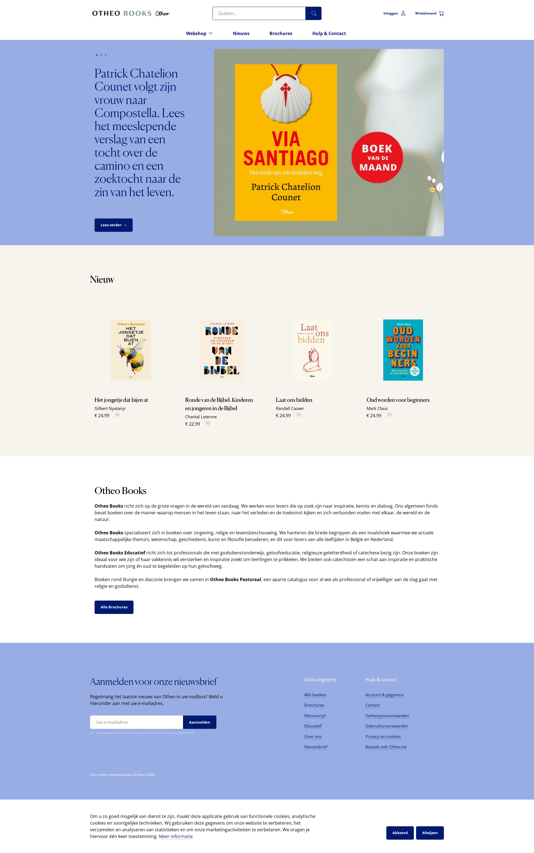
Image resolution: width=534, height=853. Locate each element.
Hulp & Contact (329, 33)
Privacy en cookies (383, 736)
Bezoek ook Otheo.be (386, 746)
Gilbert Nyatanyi (110, 408)
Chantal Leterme (201, 416)
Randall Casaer (290, 408)
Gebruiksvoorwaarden (386, 726)
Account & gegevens (384, 694)
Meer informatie (176, 836)
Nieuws (241, 33)
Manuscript (315, 715)
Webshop (196, 33)
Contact (372, 705)
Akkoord (400, 832)
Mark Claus (377, 408)
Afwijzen (430, 832)
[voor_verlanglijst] (116, 415)
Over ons (313, 736)
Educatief (313, 726)
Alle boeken (315, 694)
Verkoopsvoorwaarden (387, 715)
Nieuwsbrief (315, 746)
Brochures (281, 33)
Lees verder (111, 224)
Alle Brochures (114, 606)
